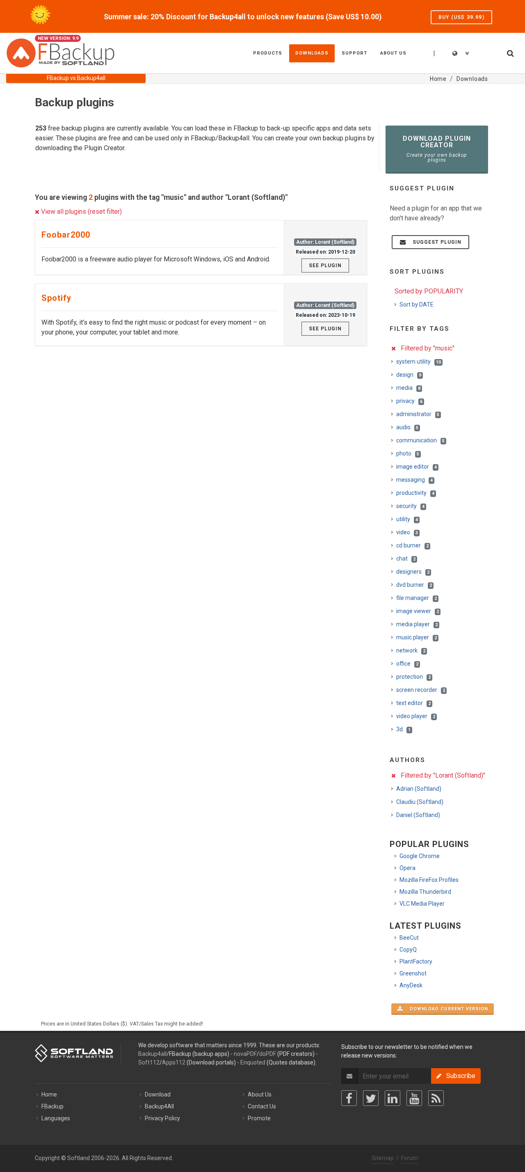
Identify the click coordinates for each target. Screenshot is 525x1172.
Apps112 (173, 1062)
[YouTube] (414, 1098)
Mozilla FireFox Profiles (429, 880)
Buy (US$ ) (461, 17)
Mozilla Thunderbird (425, 891)
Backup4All (159, 1106)
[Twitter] (371, 1098)
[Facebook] (349, 1098)
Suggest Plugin (434, 242)
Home (49, 1094)
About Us (260, 1094)
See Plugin (325, 265)
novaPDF (245, 1054)
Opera (407, 868)
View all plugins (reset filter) (80, 211)
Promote (259, 1118)
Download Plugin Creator (437, 149)
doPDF (267, 1054)
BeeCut (409, 937)
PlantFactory (415, 961)
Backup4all (152, 1054)
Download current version (446, 1009)
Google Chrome (419, 856)
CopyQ (408, 949)
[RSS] (436, 1098)
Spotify (56, 298)
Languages (55, 1118)
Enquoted (252, 1062)
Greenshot (413, 973)
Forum (409, 1158)
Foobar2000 (65, 235)
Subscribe (458, 1076)
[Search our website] (510, 52)
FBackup (52, 1106)
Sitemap (383, 1158)
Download (158, 1094)
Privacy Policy (162, 1118)
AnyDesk (410, 985)
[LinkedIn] (392, 1098)
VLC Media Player (422, 903)
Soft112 (149, 1062)
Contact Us (262, 1106)
